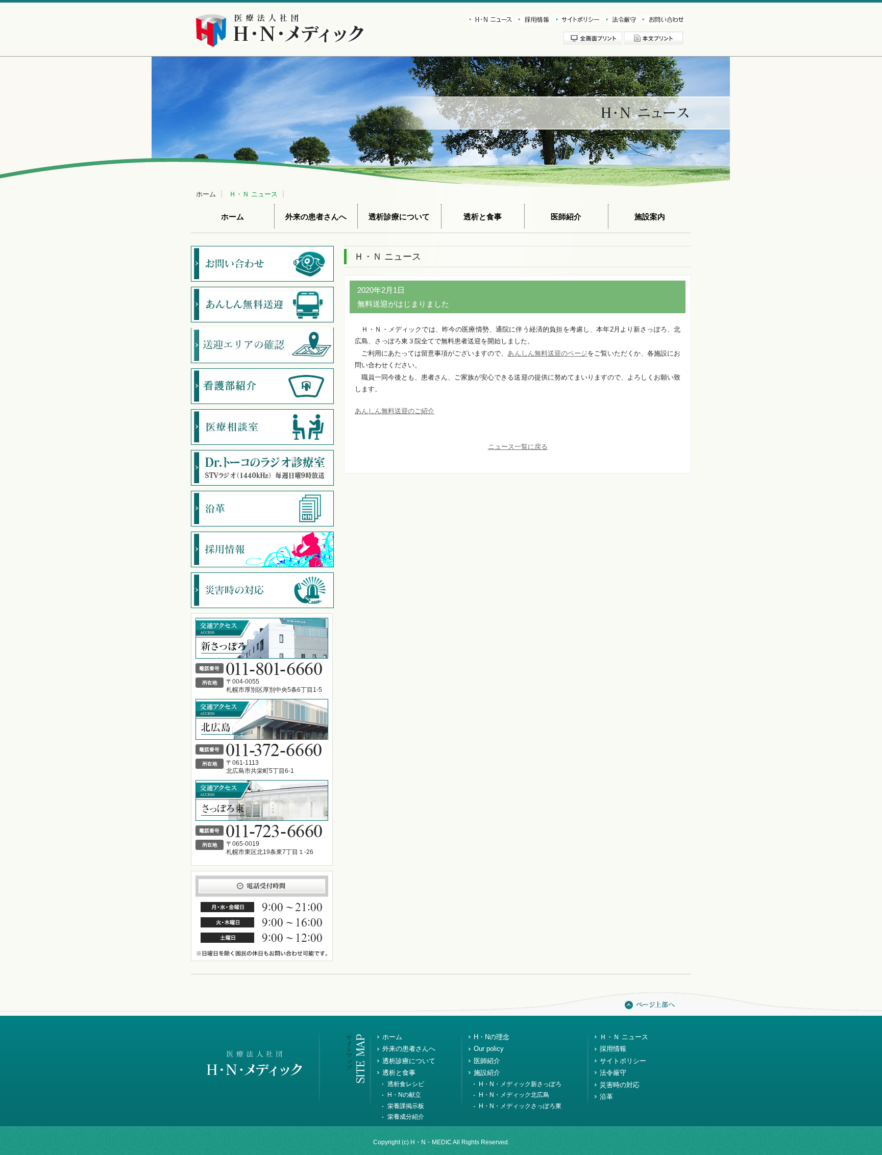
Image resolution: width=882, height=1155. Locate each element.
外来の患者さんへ (316, 217)
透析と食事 (482, 217)
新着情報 (491, 20)
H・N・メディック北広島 (514, 1094)
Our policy (489, 1048)
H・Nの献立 (404, 1094)
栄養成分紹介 (405, 1116)
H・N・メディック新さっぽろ (520, 1084)
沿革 (606, 1096)
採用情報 (532, 20)
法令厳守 (619, 20)
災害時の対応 (620, 1085)
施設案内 (649, 217)
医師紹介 (566, 217)
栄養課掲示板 (405, 1106)
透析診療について (399, 217)
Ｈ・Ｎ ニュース (253, 194)
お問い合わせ (661, 20)
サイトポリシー (576, 20)
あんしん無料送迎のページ (547, 353)
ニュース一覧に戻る (518, 446)
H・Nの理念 (491, 1037)
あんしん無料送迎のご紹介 (394, 411)
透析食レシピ (405, 1084)
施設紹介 (487, 1072)
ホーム (206, 194)
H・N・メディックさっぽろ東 (520, 1106)
